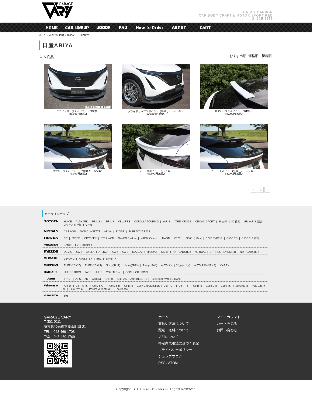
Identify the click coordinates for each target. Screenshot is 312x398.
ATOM (173, 363)
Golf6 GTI (211, 285)
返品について (168, 336)
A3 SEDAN (81, 279)
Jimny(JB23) (131, 265)
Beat (199, 238)
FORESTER (85, 258)
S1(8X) (109, 279)
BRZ (98, 258)
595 (66, 295)
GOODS (103, 27)
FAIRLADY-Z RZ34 (139, 231)
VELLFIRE (124, 221)
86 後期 (235, 221)
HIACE (68, 221)
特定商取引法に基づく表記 (178, 343)
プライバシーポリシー (175, 350)
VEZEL (178, 238)
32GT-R (120, 231)
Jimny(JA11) (113, 265)
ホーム (42, 35)
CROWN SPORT (205, 221)
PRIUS (110, 221)
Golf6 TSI (226, 285)
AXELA (90, 251)
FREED (76, 238)
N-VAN (166, 238)
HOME (52, 27)
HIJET (98, 272)
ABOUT (179, 27)
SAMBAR (110, 258)
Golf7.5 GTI (98, 285)
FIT (65, 238)
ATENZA (103, 251)
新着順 (266, 56)
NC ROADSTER (226, 251)
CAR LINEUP (77, 27)
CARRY (224, 265)
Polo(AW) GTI (77, 289)
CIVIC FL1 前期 (250, 238)
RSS (162, 363)
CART (205, 27)
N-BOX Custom (149, 238)
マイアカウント (228, 317)
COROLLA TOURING (146, 221)
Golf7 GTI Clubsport (148, 285)
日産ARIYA (84, 35)
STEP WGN (107, 238)
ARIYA (108, 231)
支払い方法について (173, 323)
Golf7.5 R (114, 285)
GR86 (89, 224)
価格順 (253, 56)
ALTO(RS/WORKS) (205, 265)
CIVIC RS (232, 238)
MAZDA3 (137, 251)
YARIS (166, 221)
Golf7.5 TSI (82, 285)
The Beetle (121, 289)
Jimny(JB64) (150, 265)
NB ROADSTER (204, 251)
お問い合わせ (227, 330)
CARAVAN (70, 231)
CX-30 (165, 251)
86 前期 (223, 221)
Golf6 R (197, 285)
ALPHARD (82, 221)
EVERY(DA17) (72, 265)
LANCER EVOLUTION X (78, 245)
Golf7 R (128, 285)
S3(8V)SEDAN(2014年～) (132, 279)
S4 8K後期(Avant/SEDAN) (166, 279)
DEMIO (68, 251)
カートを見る (227, 323)
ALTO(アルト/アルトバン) (175, 265)
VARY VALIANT (56, 35)
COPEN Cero (113, 272)
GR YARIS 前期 (253, 221)
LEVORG (69, 258)
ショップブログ (170, 356)
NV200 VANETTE (90, 231)
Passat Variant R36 (100, 289)
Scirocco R (241, 285)
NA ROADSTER (182, 251)
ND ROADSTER (249, 251)
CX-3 (79, 251)
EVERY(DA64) (93, 265)
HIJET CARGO (72, 272)
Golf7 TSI (183, 285)
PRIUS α (97, 221)
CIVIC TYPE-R (214, 238)
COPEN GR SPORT (136, 272)
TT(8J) (67, 279)
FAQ (123, 27)
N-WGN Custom (127, 238)
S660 (189, 238)
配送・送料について (173, 330)
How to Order (149, 27)
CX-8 (125, 251)
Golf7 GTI (169, 285)
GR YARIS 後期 (73, 224)
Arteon (68, 285)
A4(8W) (96, 279)
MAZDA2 (152, 251)
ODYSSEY (90, 238)
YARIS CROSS (182, 221)
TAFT (88, 272)
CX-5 (115, 251)
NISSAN (71, 35)
